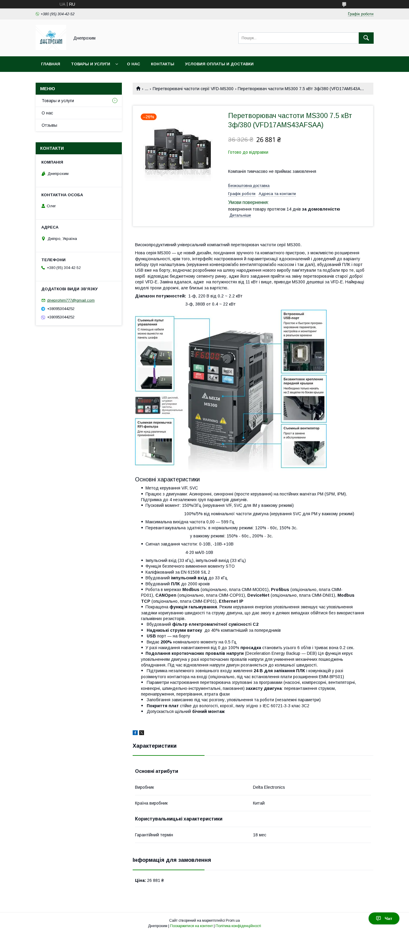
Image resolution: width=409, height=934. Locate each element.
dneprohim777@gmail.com (71, 300)
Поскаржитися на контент (191, 926)
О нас (133, 64)
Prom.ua (233, 920)
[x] (141, 733)
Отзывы (49, 125)
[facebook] (135, 733)
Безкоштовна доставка (248, 185)
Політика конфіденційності (238, 926)
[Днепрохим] (51, 48)
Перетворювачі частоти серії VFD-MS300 (193, 88)
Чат (388, 918)
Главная (50, 64)
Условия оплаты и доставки (219, 64)
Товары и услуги (90, 64)
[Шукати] (366, 38)
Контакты (162, 64)
